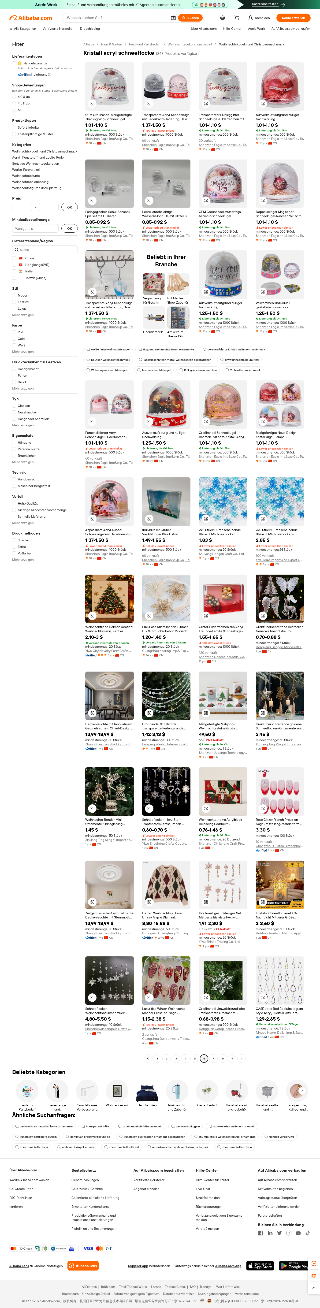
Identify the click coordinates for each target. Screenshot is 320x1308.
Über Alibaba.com (23, 1170)
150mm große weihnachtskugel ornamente (227, 1136)
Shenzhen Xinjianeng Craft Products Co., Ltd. (223, 843)
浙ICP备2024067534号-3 (279, 1301)
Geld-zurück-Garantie (87, 1189)
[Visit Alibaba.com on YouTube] (298, 1233)
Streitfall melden (208, 1198)
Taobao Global (175, 1287)
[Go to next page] (241, 1058)
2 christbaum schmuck (245, 370)
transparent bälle (97, 1126)
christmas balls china (34, 1147)
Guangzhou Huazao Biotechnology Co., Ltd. (280, 846)
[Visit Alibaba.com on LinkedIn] (270, 1233)
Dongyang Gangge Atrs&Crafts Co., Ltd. (280, 647)
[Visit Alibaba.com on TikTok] (307, 1233)
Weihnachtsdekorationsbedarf (190, 44)
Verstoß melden (207, 1228)
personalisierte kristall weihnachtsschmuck (236, 349)
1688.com (108, 1287)
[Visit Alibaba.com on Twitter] (279, 1233)
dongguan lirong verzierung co (90, 1136)
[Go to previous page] (148, 1058)
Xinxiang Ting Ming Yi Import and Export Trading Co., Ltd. (280, 744)
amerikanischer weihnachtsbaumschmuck (180, 1147)
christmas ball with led (124, 1147)
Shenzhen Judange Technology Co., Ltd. (223, 752)
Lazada (156, 1287)
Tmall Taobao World (133, 1287)
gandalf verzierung (281, 1136)
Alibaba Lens (19, 1266)
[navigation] (45, 552)
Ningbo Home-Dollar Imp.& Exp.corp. (280, 1032)
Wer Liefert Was (228, 1287)
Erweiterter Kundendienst (90, 1206)
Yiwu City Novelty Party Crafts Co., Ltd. (109, 651)
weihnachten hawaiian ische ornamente (46, 1126)
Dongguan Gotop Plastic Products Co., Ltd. (223, 1029)
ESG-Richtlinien (20, 1198)
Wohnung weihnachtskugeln (109, 370)
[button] (173, 18)
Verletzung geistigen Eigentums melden (219, 1218)
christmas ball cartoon (237, 1147)
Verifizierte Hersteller (149, 1180)
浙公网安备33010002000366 (236, 1301)
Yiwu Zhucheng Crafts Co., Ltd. (164, 843)
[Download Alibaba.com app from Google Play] (295, 1266)
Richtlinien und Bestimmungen (93, 1228)
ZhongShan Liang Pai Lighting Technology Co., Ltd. (109, 744)
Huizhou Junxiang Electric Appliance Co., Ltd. (280, 933)
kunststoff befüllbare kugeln (38, 1136)
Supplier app (138, 1266)
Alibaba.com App (228, 1266)
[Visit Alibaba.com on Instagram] (289, 1233)
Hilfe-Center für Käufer (212, 1180)
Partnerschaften (270, 1215)
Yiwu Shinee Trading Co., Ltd (219, 942)
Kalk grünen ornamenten (200, 370)
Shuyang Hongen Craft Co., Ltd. (222, 554)
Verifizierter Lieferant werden (279, 1206)
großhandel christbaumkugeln (142, 1126)
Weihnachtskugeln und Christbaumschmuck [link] (251, 44)
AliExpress (89, 1287)
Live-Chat (203, 1189)
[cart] (237, 18)
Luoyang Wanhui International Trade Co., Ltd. (166, 744)
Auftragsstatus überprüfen (277, 1198)
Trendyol (206, 1287)
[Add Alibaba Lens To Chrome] (83, 1266)
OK (69, 207)
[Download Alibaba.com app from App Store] (260, 1266)
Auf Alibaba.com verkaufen (277, 1180)
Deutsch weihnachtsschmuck (110, 359)
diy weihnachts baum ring (242, 359)
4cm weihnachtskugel (156, 370)
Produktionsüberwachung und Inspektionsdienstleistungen (93, 1218)
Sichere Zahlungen (85, 1180)
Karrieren (16, 1206)
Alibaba (88, 44)
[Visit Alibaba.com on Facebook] (261, 1233)
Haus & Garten (111, 44)
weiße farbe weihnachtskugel (110, 349)
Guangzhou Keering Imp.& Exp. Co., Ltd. (166, 651)
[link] (314, 1263)
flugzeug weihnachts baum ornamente (168, 349)
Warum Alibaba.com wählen (29, 1180)
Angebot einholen (147, 1189)
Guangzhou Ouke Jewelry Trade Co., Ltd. (166, 1038)
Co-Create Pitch (21, 1189)
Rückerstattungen (209, 1206)
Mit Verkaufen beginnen (275, 1189)
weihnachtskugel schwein (78, 1147)
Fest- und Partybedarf (145, 44)
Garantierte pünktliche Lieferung (95, 1198)
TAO (193, 1287)
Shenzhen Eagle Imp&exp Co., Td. (109, 139)
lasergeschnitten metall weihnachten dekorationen (177, 359)
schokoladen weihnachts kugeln (234, 1126)
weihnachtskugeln (188, 1126)
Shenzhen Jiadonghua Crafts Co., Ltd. (109, 1029)
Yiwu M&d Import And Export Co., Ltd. (280, 560)
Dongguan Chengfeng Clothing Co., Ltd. (166, 933)
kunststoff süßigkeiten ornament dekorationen (154, 1136)
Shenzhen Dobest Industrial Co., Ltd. (223, 657)
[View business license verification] (202, 1301)
